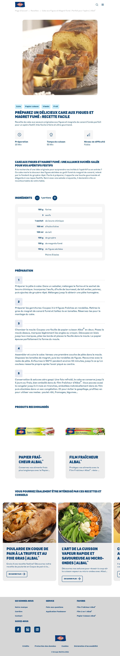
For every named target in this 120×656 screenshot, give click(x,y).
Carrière (18, 611)
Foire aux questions (54, 607)
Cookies (65, 646)
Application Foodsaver (56, 611)
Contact (18, 616)
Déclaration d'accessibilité (86, 646)
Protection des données (45, 646)
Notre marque (21, 607)
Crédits (25, 646)
